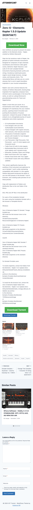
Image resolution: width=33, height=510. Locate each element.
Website (5, 483)
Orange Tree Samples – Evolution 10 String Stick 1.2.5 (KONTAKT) (24, 370)
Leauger (6, 38)
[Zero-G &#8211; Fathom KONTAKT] (8, 340)
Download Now (16, 45)
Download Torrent (16, 310)
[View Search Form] (26, 3)
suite (22, 358)
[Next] (28, 406)
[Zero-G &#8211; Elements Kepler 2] (21, 326)
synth (28, 358)
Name (5, 468)
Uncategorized (6, 24)
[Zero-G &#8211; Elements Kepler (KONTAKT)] (8, 326)
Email (5, 476)
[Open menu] (29, 3)
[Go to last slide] (4, 406)
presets (17, 358)
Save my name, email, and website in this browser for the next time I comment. (15, 488)
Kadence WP (16, 505)
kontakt (10, 355)
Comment (6, 444)
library (16, 355)
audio (5, 355)
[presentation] (16, 398)
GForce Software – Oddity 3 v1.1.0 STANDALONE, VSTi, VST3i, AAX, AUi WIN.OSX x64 (16, 413)
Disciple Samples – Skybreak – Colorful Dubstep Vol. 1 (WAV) (8, 369)
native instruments (8, 358)
